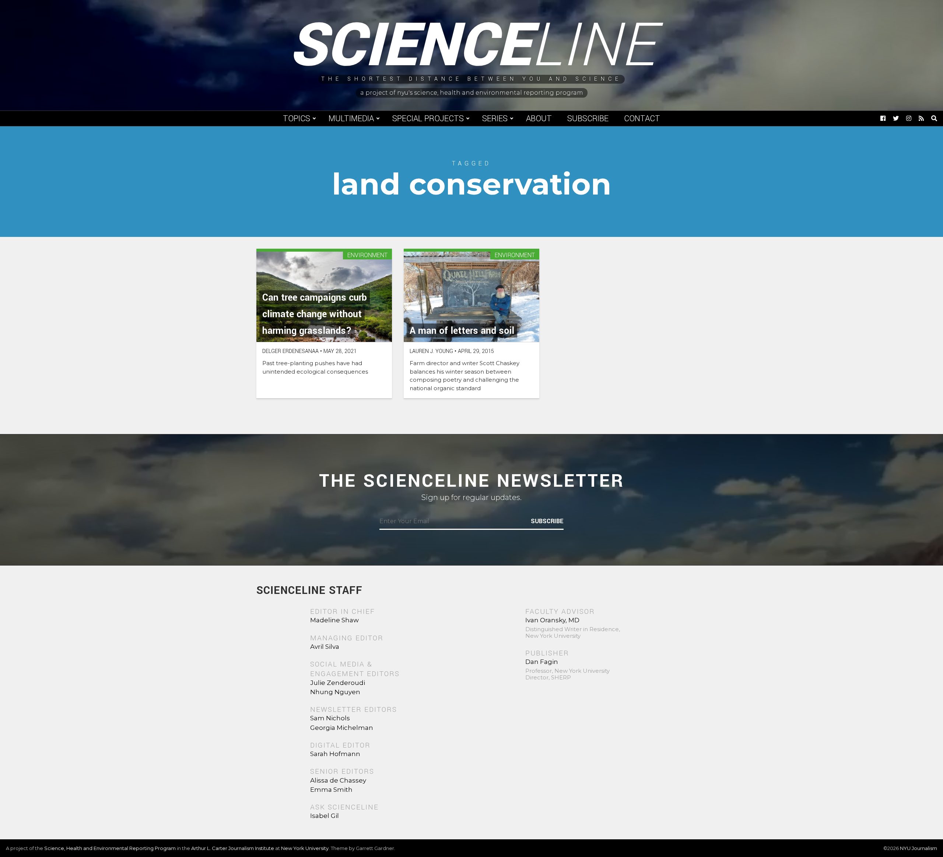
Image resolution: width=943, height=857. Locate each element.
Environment (367, 255)
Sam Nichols (330, 718)
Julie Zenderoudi (337, 682)
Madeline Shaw (334, 620)
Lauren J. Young (431, 351)
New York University (305, 848)
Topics (296, 119)
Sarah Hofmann (335, 754)
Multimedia (351, 119)
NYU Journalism (918, 848)
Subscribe (588, 119)
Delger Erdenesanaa (290, 351)
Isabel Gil (324, 815)
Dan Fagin (541, 661)
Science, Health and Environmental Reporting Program (110, 848)
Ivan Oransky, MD (552, 620)
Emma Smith (331, 789)
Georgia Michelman (341, 727)
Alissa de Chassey (338, 780)
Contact (642, 119)
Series (495, 119)
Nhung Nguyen (335, 692)
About (539, 119)
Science (472, 46)
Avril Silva (324, 646)
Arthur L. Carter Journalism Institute (232, 848)
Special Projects (428, 119)
